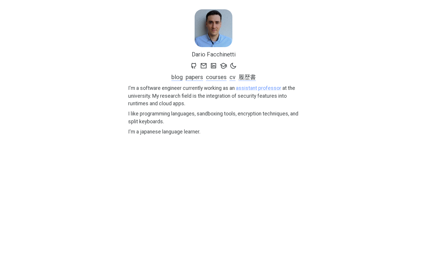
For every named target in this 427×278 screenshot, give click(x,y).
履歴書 (247, 77)
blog (177, 77)
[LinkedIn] (213, 65)
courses (216, 77)
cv (232, 77)
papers (194, 77)
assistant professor (258, 88)
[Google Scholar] (223, 65)
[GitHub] (193, 65)
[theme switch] (233, 65)
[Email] (203, 65)
